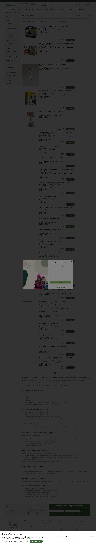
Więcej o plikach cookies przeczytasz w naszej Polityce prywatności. (16, 538)
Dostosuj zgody (24, 541)
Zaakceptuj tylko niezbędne (10, 541)
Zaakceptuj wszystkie (36, 541)
